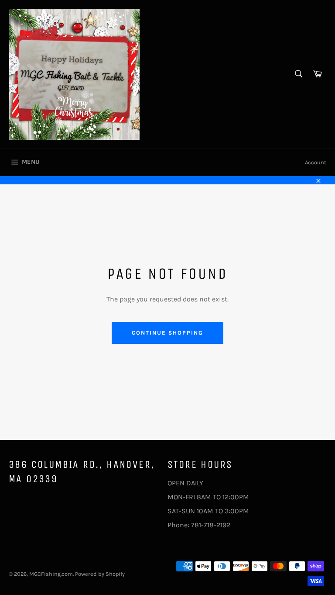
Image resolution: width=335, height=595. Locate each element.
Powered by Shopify (100, 574)
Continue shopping (167, 332)
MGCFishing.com (51, 574)
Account (315, 162)
